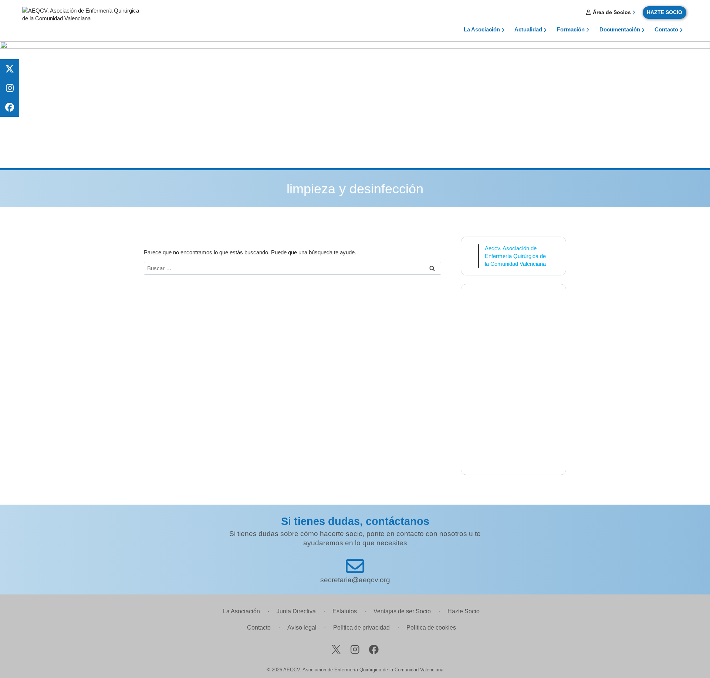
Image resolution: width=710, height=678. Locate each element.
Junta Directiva (296, 611)
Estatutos (344, 611)
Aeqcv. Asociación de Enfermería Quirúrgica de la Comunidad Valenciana (515, 256)
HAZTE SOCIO (664, 12)
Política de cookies (431, 627)
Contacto (666, 29)
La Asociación (241, 611)
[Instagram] (354, 649)
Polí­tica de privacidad (361, 627)
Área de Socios (611, 12)
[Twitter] (336, 649)
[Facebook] (374, 649)
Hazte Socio (463, 611)
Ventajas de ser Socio (402, 611)
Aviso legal (302, 627)
